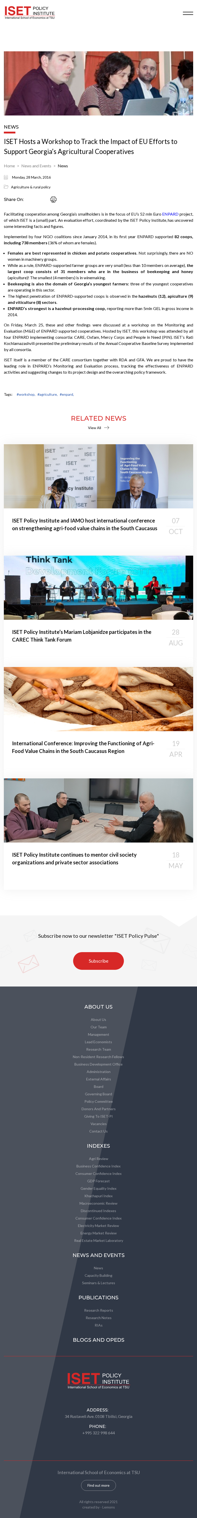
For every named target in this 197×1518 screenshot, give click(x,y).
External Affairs (98, 1079)
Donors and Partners (99, 1109)
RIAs (99, 1325)
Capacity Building (98, 1275)
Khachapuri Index (98, 1196)
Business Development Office (98, 1064)
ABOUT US (98, 1007)
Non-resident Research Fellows (98, 1057)
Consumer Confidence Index (98, 1173)
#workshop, (26, 394)
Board (98, 1086)
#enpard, (67, 394)
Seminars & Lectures (98, 1283)
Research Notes (99, 1318)
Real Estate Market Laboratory (98, 1240)
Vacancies (99, 1123)
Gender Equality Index (98, 1188)
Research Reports (98, 1310)
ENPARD (170, 213)
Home (9, 165)
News (63, 165)
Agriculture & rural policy (31, 187)
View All (94, 428)
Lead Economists (98, 1042)
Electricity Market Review (98, 1225)
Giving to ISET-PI (98, 1116)
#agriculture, (47, 394)
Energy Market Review (99, 1233)
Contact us (98, 1131)
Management (98, 1034)
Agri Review (98, 1158)
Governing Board (98, 1094)
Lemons (108, 1507)
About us (98, 1019)
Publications (98, 1297)
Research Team (98, 1049)
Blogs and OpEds (98, 1340)
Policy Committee (98, 1101)
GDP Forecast (98, 1181)
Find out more (98, 1485)
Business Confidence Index (98, 1166)
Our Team (99, 1027)
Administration (99, 1071)
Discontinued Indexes (98, 1210)
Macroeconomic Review (98, 1203)
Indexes (98, 1146)
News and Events (36, 165)
